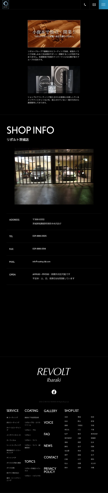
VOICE (48, 422)
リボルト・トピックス (32, 476)
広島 (66, 459)
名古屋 (67, 451)
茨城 (92, 425)
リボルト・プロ (30, 430)
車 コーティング (12, 418)
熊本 (66, 467)
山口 (79, 459)
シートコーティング (14, 445)
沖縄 (92, 467)
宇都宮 (80, 425)
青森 (79, 417)
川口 (79, 430)
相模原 (93, 438)
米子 (92, 455)
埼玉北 (67, 430)
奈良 (79, 451)
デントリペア (11, 458)
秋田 (92, 417)
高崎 (66, 425)
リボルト (28, 435)
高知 (92, 459)
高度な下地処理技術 (32, 418)
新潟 (92, 421)
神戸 (66, 455)
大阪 (92, 451)
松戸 (66, 434)
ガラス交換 (10, 468)
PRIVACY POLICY (50, 470)
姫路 (79, 455)
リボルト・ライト (31, 440)
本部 (66, 417)
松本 (92, 442)
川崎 (79, 438)
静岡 (66, 446)
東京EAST (94, 434)
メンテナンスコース (14, 435)
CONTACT (51, 457)
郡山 (79, 421)
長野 (79, 442)
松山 (66, 463)
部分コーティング (13, 423)
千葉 (92, 430)
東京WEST (68, 438)
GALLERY (50, 411)
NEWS (48, 445)
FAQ (47, 434)
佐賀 (79, 463)
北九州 (93, 463)
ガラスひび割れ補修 (14, 463)
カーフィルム (11, 440)
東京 (79, 434)
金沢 (79, 446)
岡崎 (92, 446)
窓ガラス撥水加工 (13, 473)
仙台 (66, 421)
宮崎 (79, 467)
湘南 (66, 442)
